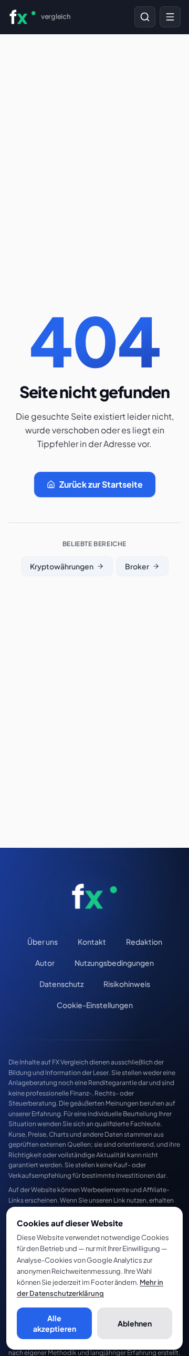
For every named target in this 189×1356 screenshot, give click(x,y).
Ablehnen (135, 1323)
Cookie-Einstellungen (95, 1005)
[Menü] (170, 16)
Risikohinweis (126, 984)
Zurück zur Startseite (101, 484)
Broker (137, 566)
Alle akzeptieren (54, 1323)
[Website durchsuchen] (144, 16)
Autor (45, 962)
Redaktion (144, 941)
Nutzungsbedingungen (114, 962)
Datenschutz (61, 984)
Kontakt (92, 941)
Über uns (42, 941)
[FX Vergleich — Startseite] (95, 896)
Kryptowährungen (61, 566)
